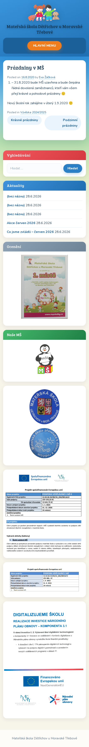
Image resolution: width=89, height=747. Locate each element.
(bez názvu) (16, 196)
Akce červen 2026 (21, 223)
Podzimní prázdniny (69, 123)
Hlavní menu (44, 46)
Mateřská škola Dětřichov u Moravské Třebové (44, 29)
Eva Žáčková (47, 77)
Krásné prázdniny (24, 120)
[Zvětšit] (80, 478)
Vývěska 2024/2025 (33, 112)
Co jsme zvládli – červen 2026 (30, 232)
